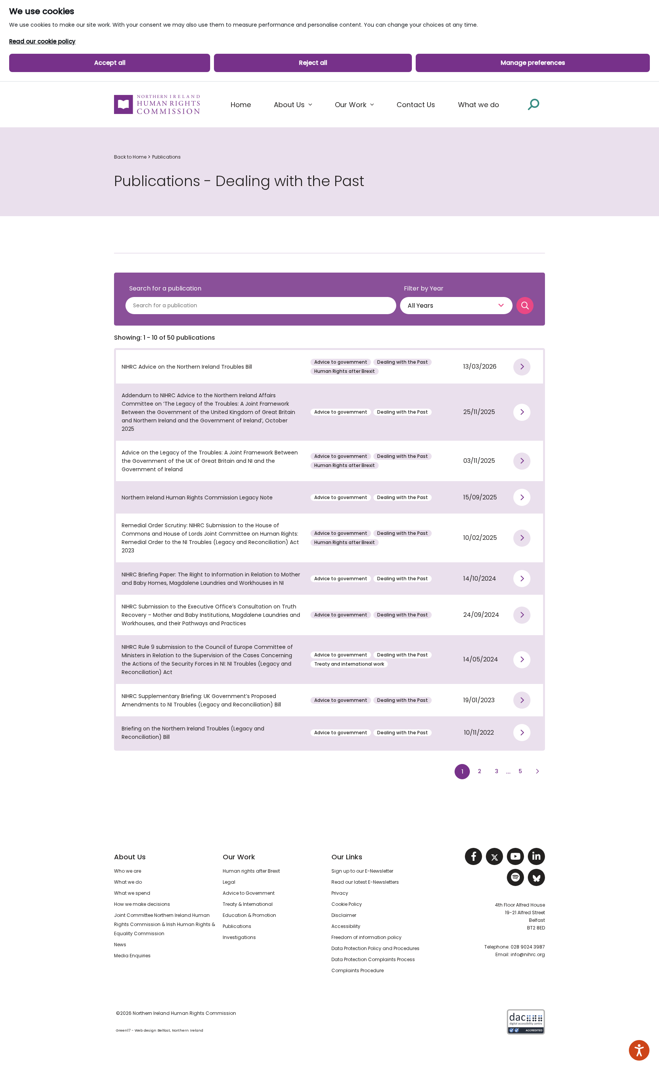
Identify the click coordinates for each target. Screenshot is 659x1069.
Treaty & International (248, 904)
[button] (293, 105)
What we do (128, 882)
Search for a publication (165, 288)
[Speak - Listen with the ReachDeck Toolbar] (639, 1050)
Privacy (339, 893)
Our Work (239, 857)
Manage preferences (533, 62)
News (120, 944)
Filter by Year (424, 288)
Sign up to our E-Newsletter (362, 871)
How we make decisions (142, 904)
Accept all (109, 62)
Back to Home (130, 157)
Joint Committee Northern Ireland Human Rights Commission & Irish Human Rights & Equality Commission (164, 924)
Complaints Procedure (357, 970)
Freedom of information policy (366, 937)
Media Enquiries (132, 955)
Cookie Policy (346, 904)
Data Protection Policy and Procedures (375, 948)
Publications (166, 157)
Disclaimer (343, 915)
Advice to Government (249, 893)
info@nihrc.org (528, 954)
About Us (130, 857)
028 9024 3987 (528, 947)
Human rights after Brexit (251, 871)
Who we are (127, 871)
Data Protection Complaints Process (373, 959)
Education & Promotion (249, 915)
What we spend (132, 893)
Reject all (313, 62)
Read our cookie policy (42, 41)
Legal (229, 882)
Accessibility (345, 926)
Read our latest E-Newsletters (365, 882)
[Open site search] (533, 104)
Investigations (239, 937)
